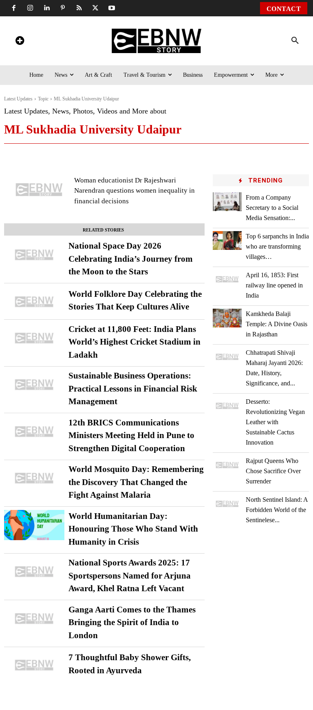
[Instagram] (30, 8)
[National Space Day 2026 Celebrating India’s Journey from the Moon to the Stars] (34, 255)
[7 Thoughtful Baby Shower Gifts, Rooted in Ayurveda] (34, 665)
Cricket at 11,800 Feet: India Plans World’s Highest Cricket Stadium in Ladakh (134, 342)
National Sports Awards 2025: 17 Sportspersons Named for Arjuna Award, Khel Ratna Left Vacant (129, 575)
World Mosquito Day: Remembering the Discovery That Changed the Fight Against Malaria (136, 482)
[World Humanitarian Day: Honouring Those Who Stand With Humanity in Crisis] (34, 525)
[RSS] (79, 8)
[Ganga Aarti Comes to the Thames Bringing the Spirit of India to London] (34, 618)
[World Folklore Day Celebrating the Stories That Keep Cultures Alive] (34, 302)
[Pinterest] (63, 8)
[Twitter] (95, 8)
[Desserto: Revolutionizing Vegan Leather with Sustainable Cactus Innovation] (227, 405)
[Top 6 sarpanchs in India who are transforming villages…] (227, 240)
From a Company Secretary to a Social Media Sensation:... (272, 207)
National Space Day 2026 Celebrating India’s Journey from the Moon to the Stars (130, 258)
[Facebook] (14, 8)
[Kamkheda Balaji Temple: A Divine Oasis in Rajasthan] (227, 318)
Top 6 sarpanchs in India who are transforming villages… (277, 246)
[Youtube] (112, 8)
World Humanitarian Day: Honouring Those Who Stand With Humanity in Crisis (133, 529)
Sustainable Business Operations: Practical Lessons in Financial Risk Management (132, 388)
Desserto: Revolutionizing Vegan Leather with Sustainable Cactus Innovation (275, 422)
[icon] (19, 41)
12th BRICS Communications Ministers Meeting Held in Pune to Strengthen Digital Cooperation (131, 435)
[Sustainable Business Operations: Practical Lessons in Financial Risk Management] (34, 384)
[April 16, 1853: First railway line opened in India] (227, 279)
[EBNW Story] (156, 41)
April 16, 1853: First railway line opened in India (274, 285)
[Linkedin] (46, 8)
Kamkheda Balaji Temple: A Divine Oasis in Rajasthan (276, 324)
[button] (295, 40)
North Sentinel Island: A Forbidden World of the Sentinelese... (277, 509)
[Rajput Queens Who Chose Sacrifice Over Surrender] (227, 465)
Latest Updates (18, 99)
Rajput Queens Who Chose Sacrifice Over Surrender (273, 471)
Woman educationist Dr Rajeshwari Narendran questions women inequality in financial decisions (134, 190)
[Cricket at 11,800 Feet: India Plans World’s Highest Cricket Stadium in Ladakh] (34, 338)
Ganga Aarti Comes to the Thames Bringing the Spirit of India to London (132, 622)
